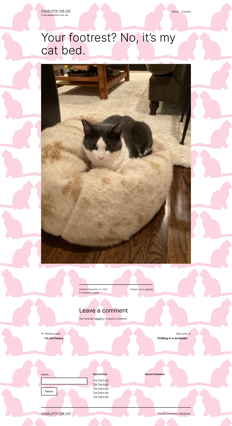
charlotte (149, 289)
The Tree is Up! (101, 380)
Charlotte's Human (90, 292)
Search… (45, 374)
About (175, 11)
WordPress (184, 413)
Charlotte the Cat (56, 11)
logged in (99, 318)
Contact (186, 11)
